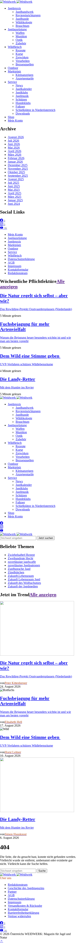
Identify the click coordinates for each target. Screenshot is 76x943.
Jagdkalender (24, 89)
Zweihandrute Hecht (20, 558)
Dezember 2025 (17, 165)
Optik (19, 39)
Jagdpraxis (14, 8)
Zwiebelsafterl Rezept (21, 554)
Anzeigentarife (25, 78)
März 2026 (14, 154)
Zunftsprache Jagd (19, 568)
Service (12, 82)
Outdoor (13, 68)
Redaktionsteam (17, 273)
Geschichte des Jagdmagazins (26, 888)
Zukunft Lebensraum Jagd (24, 579)
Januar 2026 (15, 161)
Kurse (19, 54)
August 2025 (16, 179)
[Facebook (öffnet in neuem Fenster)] (1, 523)
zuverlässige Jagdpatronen (24, 565)
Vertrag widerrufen (19, 916)
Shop (11, 117)
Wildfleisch (15, 47)
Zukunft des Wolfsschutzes (24, 583)
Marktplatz (14, 71)
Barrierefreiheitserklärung (23, 912)
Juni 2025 (14, 186)
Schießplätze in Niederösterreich (35, 110)
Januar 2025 (15, 200)
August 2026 (16, 137)
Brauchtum (22, 25)
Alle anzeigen (42, 594)
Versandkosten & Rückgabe (25, 905)
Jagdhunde (22, 18)
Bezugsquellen (25, 64)
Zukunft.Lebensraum (21, 575)
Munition (21, 36)
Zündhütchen (16, 572)
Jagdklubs (22, 92)
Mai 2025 (14, 189)
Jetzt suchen (45, 538)
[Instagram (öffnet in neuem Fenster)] (1, 527)
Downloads (23, 113)
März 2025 (14, 196)
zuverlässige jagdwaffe (22, 561)
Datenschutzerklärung (21, 259)
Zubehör (21, 43)
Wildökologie (24, 22)
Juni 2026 (14, 144)
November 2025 (18, 168)
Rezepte (21, 50)
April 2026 (14, 151)
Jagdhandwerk (25, 11)
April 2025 (14, 193)
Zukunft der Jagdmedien (23, 586)
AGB (11, 262)
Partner (12, 891)
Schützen (21, 99)
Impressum (14, 266)
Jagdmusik (22, 96)
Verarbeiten (23, 61)
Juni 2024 (14, 203)
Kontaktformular (18, 269)
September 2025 (18, 175)
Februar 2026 (16, 158)
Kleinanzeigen (24, 75)
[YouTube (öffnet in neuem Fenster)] (1, 530)
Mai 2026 (14, 147)
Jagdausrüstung (17, 29)
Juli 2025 (13, 182)
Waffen (20, 32)
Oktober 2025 (16, 172)
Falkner (20, 106)
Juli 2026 (13, 140)
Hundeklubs (23, 103)
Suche (42, 870)
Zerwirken (22, 57)
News (19, 85)
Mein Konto (15, 120)
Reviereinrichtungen (28, 15)
